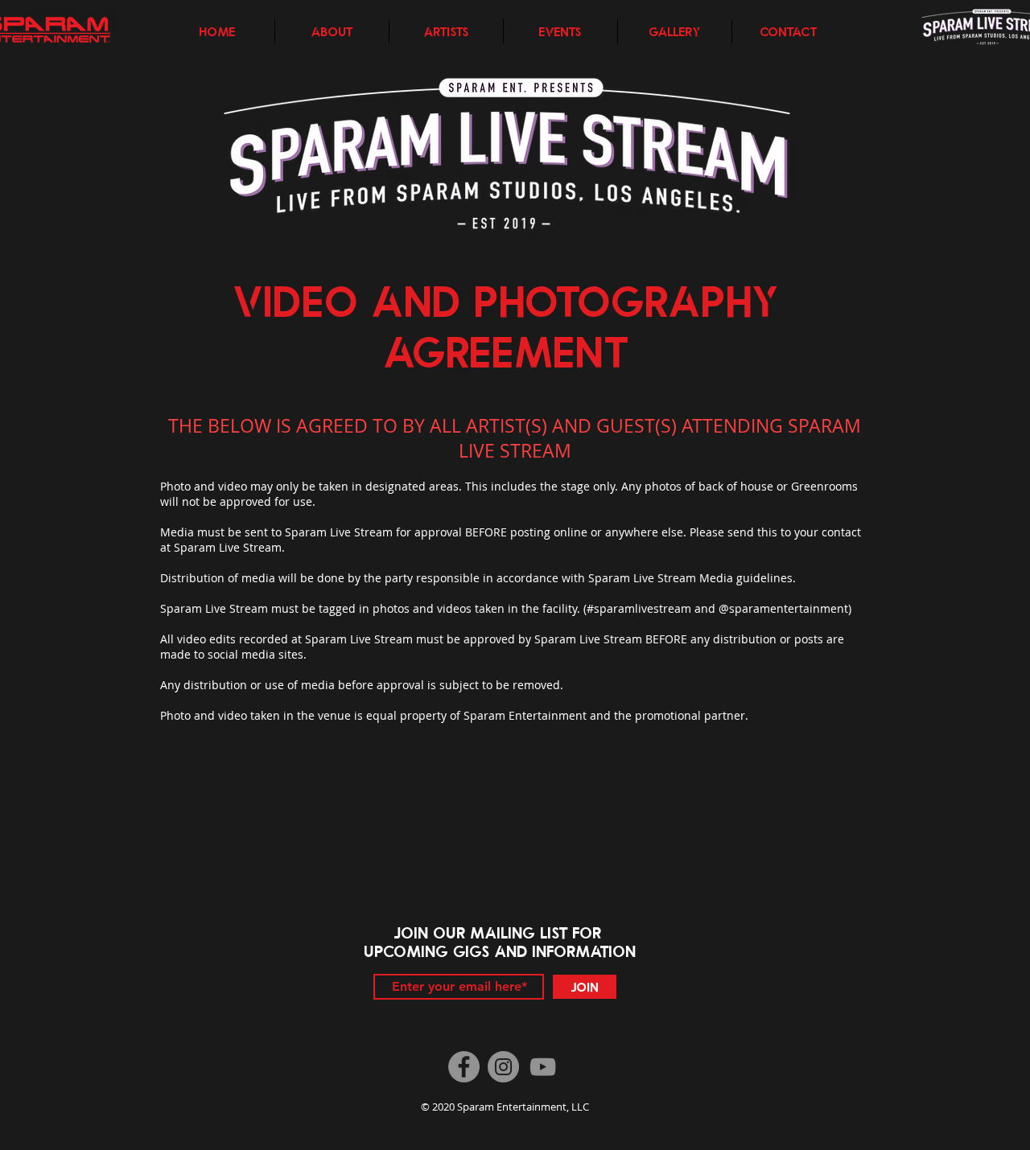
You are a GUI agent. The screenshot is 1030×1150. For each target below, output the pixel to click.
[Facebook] (464, 1066)
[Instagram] (503, 1066)
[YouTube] (542, 1066)
